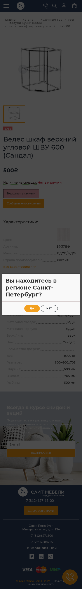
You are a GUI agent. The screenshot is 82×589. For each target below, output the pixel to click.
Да (32, 308)
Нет (49, 308)
